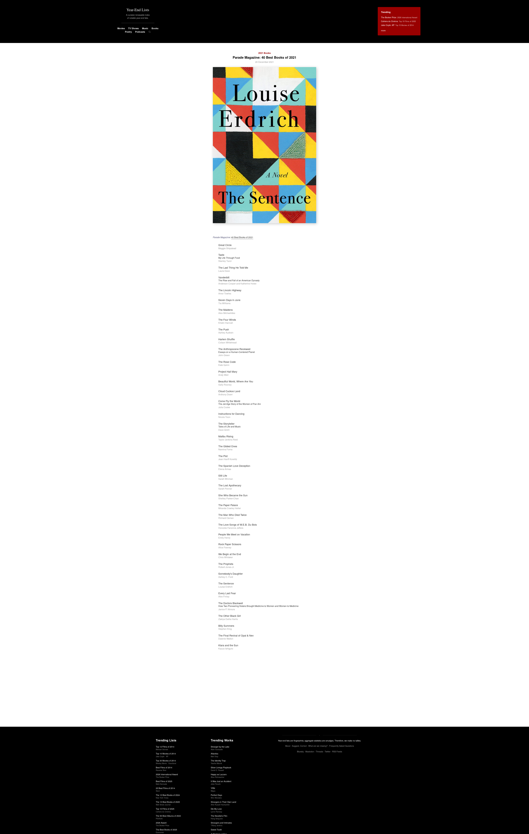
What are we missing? (318, 745)
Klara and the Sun (228, 645)
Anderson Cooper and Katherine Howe (237, 283)
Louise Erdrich (225, 586)
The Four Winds (227, 319)
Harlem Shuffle (226, 339)
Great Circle (225, 245)
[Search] (150, 32)
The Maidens (225, 309)
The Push (223, 329)
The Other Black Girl (229, 615)
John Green (224, 355)
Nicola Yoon (224, 417)
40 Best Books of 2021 (242, 237)
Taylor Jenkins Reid (228, 439)
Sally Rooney (225, 384)
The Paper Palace (228, 505)
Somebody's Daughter (230, 573)
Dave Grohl (224, 429)
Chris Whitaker (225, 557)
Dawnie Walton (225, 638)
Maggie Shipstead (227, 248)
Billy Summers (226, 625)
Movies (121, 28)
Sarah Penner (225, 488)
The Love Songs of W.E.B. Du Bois (237, 524)
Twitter (327, 751)
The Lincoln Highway (229, 290)
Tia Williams (224, 303)
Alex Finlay (223, 596)
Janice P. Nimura (226, 609)
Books (155, 28)
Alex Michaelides (226, 313)
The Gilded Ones (227, 446)
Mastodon (309, 751)
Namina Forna (225, 449)
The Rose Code (227, 361)
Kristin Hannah (225, 322)
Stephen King (225, 628)
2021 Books (264, 53)
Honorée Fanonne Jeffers (230, 527)
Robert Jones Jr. (226, 567)
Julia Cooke (224, 407)
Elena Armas (224, 469)
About (287, 745)
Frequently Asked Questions (341, 745)
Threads (319, 751)
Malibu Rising (225, 436)
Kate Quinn (223, 365)
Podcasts (140, 31)
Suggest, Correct (299, 745)
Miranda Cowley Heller (229, 508)
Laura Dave (224, 270)
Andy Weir (223, 374)
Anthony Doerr (225, 394)
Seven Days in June (229, 300)
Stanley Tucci (225, 261)
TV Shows (133, 28)
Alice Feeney (224, 547)
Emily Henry (224, 537)
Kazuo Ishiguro (225, 648)
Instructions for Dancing (231, 413)
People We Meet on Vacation (234, 534)
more (383, 30)
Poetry (128, 31)
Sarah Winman (225, 478)
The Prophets (225, 564)
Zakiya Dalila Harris (228, 619)
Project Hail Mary (227, 371)
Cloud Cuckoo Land (229, 391)
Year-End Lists (137, 9)
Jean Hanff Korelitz (227, 459)
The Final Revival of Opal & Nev (236, 635)
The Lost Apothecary (229, 485)
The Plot (223, 456)
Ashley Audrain (225, 332)
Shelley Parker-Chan (228, 498)
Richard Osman (226, 518)
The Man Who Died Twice (232, 515)
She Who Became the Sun (233, 495)
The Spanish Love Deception (234, 465)
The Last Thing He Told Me (233, 267)
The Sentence (226, 583)
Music (145, 28)
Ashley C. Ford (225, 576)
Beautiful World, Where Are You (235, 381)
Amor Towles (224, 293)
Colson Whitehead (227, 342)
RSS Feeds (337, 751)
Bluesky (300, 751)
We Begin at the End (229, 554)
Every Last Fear (227, 593)
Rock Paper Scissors (229, 544)
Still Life (222, 475)
